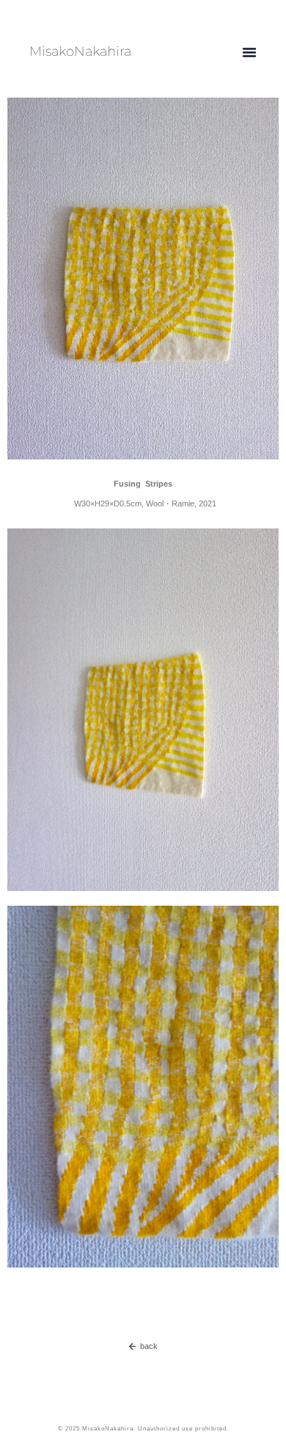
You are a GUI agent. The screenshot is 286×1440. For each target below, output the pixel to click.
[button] (249, 52)
